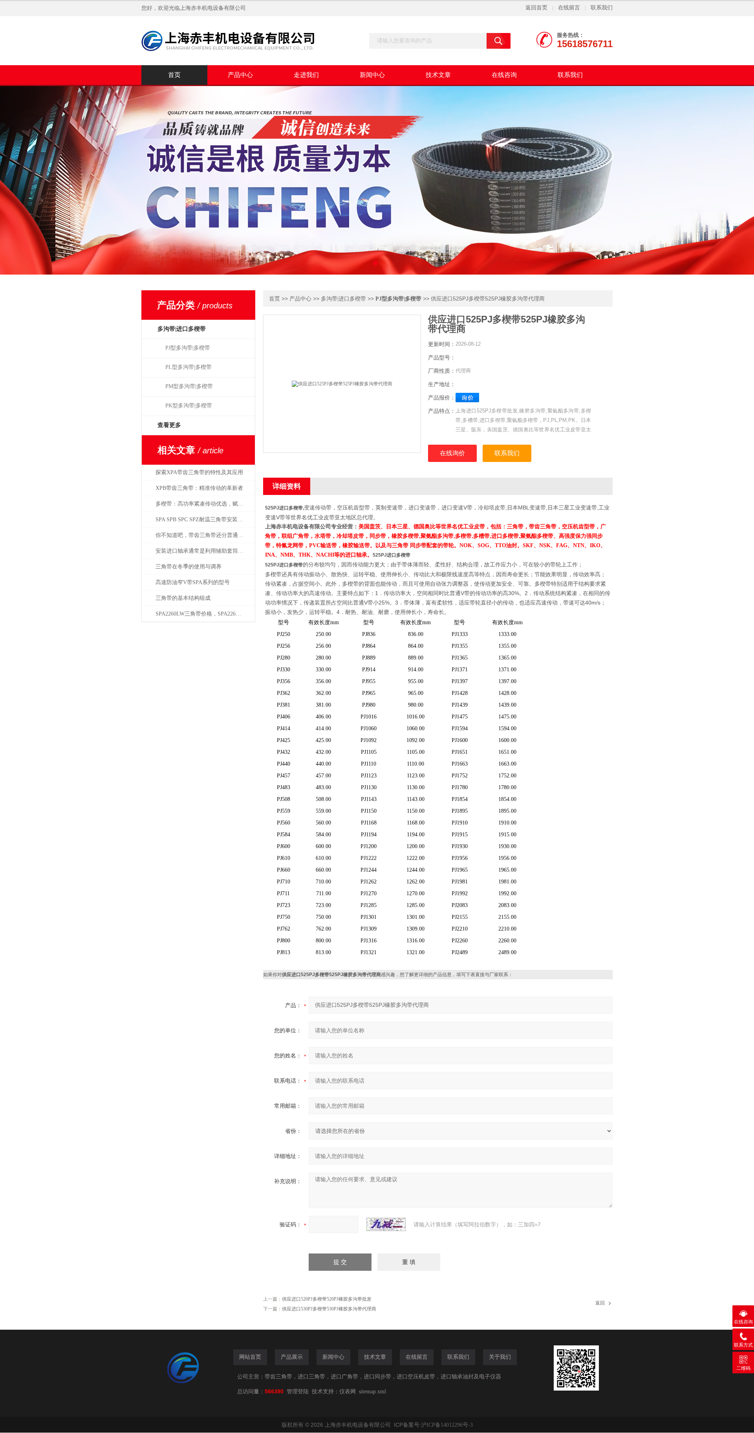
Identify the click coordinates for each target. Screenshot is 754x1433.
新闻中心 (372, 74)
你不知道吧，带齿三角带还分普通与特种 (204, 535)
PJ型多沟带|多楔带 (187, 348)
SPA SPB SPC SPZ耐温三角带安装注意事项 (204, 519)
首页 (174, 74)
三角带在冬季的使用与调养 (188, 567)
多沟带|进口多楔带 (343, 299)
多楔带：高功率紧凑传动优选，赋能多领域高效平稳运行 (204, 504)
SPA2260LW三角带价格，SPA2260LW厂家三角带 (204, 614)
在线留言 (569, 8)
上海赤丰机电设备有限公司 (213, 8)
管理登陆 (298, 1392)
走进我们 (306, 74)
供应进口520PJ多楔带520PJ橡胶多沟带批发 (327, 1299)
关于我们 (500, 1357)
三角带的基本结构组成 (183, 598)
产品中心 (240, 74)
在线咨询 (504, 74)
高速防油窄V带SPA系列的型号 (193, 582)
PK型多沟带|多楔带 (188, 406)
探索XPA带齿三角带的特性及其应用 (199, 472)
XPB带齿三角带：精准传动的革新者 (199, 488)
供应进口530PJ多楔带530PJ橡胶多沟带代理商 (329, 1309)
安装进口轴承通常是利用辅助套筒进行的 (204, 551)
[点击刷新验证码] (386, 1224)
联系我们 (602, 8)
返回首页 (536, 8)
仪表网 (347, 1392)
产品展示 (292, 1357)
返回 (600, 1303)
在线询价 (452, 453)
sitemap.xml (372, 1392)
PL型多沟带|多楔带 (188, 367)
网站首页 (250, 1357)
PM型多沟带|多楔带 (189, 386)
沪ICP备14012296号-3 (447, 1425)
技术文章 (438, 74)
